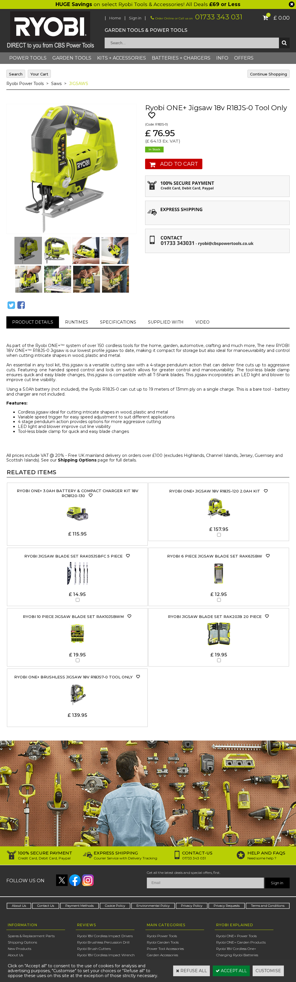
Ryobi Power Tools (25, 83)
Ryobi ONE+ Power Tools (236, 936)
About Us (19, 906)
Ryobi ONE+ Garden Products (241, 942)
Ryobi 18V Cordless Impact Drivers (105, 936)
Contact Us (45, 906)
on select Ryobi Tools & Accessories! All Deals (148, 4)
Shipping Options (77, 460)
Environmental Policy (153, 906)
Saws (56, 83)
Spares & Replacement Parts (31, 936)
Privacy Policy (191, 906)
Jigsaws (78, 83)
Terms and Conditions (267, 906)
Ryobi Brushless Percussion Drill (103, 942)
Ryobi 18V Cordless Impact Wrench (106, 955)
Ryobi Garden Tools (163, 942)
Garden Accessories (162, 955)
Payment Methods (79, 906)
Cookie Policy (115, 906)
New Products (19, 948)
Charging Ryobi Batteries (237, 955)
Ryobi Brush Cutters (94, 948)
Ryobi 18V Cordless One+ (236, 948)
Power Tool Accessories (165, 948)
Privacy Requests (227, 906)
